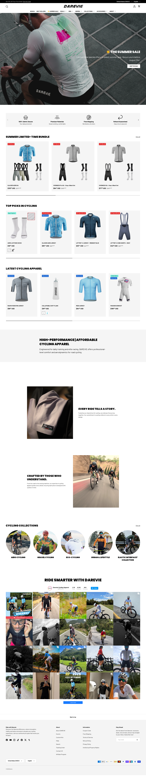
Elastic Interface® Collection (128, 558)
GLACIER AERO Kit (13, 185)
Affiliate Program (61, 754)
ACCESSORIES (101, 11)
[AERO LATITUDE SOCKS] (22, 226)
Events (58, 734)
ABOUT (112, 11)
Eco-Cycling (73, 557)
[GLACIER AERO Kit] (27, 163)
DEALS (62, 11)
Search (58, 744)
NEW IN (32, 11)
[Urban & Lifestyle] (100, 542)
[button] (139, 6)
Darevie (10, 769)
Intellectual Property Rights (91, 747)
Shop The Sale (134, 66)
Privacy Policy (87, 744)
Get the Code (27, 1)
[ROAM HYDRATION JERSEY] (22, 289)
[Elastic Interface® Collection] (128, 542)
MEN (70, 11)
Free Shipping (87, 734)
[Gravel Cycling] (45, 542)
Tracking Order (60, 747)
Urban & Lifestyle (100, 557)
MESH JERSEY (80, 305)
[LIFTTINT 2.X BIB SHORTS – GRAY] (124, 226)
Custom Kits (59, 737)
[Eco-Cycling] (73, 542)
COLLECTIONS (88, 11)
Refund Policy (87, 741)
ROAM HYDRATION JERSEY (16, 305)
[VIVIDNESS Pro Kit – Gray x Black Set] (73, 163)
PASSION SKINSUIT (116, 305)
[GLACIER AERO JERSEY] (56, 226)
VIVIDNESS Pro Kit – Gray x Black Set (64, 185)
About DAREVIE (60, 730)
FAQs (57, 741)
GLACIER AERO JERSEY (49, 243)
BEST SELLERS (41, 11)
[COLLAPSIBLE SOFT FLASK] (56, 289)
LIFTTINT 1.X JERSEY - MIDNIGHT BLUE (87, 243)
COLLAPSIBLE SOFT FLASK (50, 305)
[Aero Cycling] (18, 542)
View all (138, 137)
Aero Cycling (18, 557)
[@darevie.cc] (50, 588)
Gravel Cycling (45, 557)
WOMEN (77, 11)
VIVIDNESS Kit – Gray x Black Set (108, 185)
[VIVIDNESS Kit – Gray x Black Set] (118, 163)
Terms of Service (88, 737)
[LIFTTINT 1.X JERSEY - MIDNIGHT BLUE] (90, 226)
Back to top (73, 717)
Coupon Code (87, 730)
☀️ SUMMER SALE (53, 11)
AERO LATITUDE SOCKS (15, 243)
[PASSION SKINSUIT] (124, 289)
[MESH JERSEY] (90, 289)
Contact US (59, 751)
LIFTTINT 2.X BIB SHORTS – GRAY (120, 243)
